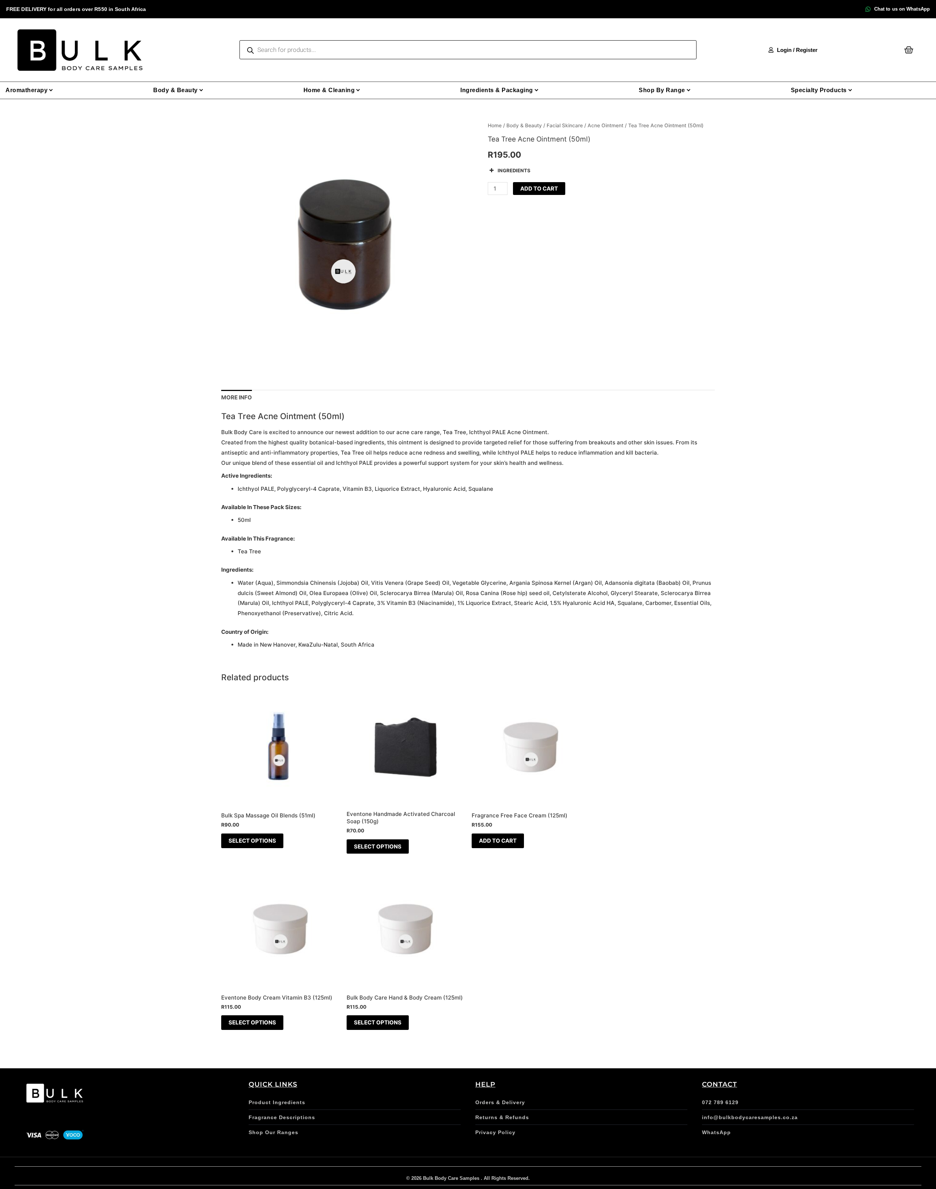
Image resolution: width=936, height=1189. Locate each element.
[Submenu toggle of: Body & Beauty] (201, 90)
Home (495, 125)
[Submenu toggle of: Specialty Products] (850, 90)
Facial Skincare (565, 125)
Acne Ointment (605, 125)
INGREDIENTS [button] (514, 170)
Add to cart (539, 188)
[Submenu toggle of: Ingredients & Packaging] (536, 90)
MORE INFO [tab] (236, 397)
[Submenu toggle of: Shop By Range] (688, 90)
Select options (252, 840)
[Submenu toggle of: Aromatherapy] (51, 90)
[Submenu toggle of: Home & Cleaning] (358, 90)
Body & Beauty (524, 125)
